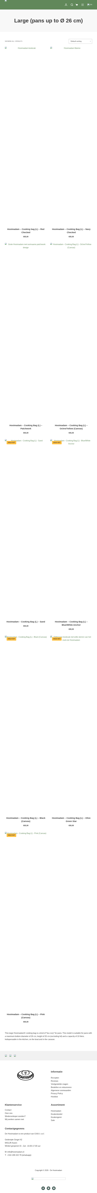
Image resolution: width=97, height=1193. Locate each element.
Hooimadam (56, 1111)
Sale (53, 1120)
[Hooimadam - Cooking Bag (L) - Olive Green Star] (71, 724)
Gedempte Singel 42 (13, 1140)
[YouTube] (54, 1188)
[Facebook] (43, 1188)
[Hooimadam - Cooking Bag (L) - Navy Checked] (71, 136)
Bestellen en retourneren (61, 1087)
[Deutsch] (10, 1055)
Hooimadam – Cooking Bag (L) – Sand (26, 622)
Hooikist (54, 1097)
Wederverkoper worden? (15, 1116)
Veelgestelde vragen (59, 1084)
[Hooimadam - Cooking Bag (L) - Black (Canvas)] (26, 724)
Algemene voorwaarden (61, 1090)
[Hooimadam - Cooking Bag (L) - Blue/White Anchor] (71, 528)
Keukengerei (56, 1117)
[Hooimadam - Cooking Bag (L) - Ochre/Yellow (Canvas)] (71, 332)
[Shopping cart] (76, 5)
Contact (8, 1110)
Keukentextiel (56, 1114)
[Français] (15, 1055)
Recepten (55, 1078)
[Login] (66, 5)
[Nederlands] (6, 1055)
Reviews (54, 1081)
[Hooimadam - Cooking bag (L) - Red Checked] (26, 136)
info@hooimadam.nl (15, 1152)
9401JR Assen (11, 1143)
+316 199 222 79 (14, 1155)
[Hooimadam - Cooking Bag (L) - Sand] (26, 528)
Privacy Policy (57, 1093)
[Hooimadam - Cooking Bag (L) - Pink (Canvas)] (26, 921)
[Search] (72, 5)
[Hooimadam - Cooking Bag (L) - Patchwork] (26, 332)
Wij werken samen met (14, 1119)
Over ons (8, 1113)
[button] (89, 5)
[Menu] (82, 4)
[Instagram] (48, 1188)
